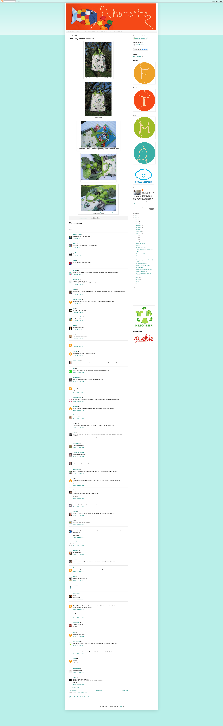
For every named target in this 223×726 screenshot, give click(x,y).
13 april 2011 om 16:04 (78, 506)
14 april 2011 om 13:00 (78, 537)
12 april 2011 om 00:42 (78, 410)
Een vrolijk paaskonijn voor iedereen (144, 249)
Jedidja (74, 252)
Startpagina (70, 31)
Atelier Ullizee (76, 443)
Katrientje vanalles (77, 317)
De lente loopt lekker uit (141, 263)
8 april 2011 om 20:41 (78, 266)
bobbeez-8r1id (76, 469)
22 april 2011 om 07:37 (78, 664)
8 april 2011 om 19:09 (78, 230)
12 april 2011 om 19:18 (78, 439)
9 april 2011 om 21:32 (78, 346)
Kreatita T (75, 351)
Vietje (74, 226)
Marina (145, 190)
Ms (73, 567)
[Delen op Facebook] (97, 218)
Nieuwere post (72, 690)
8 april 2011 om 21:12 (78, 295)
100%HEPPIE (76, 279)
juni (137, 237)
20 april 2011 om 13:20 (78, 654)
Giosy (74, 528)
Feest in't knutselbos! (89, 31)
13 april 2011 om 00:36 (78, 473)
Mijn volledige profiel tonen (139, 203)
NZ (73, 478)
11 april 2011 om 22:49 (78, 401)
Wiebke (74, 489)
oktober (138, 229)
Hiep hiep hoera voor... (141, 247)
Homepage (99, 690)
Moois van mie (76, 360)
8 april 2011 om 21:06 (78, 284)
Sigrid (74, 260)
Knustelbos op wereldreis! (104, 31)
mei (137, 239)
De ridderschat (139, 267)
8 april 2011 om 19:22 (78, 238)
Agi (73, 334)
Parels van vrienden (140, 243)
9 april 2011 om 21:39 (78, 355)
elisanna (75, 270)
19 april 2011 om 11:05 (78, 599)
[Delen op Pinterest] (99, 218)
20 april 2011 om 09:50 (78, 636)
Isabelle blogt (76, 622)
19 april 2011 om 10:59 (78, 589)
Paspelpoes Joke (77, 397)
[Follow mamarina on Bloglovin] (140, 50)
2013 (136, 219)
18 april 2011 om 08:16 (78, 571)
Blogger (121, 706)
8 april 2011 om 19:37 (78, 247)
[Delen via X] (95, 218)
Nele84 (74, 585)
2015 (136, 215)
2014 (136, 217)
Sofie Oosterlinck (77, 299)
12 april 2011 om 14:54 (78, 427)
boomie (74, 243)
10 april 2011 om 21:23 (78, 372)
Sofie (74, 432)
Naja (74, 559)
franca (74, 658)
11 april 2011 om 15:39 (78, 393)
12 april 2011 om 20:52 (78, 447)
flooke (74, 503)
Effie (74, 368)
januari (138, 281)
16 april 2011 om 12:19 (78, 545)
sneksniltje (75, 406)
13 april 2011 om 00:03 (78, 465)
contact (78, 31)
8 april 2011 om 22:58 (78, 320)
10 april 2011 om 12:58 (78, 364)
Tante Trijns (75, 603)
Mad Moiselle (76, 377)
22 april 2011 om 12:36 (78, 684)
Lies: (74, 576)
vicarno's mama (77, 234)
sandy (74, 632)
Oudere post (125, 690)
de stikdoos (75, 550)
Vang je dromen (139, 256)
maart (137, 277)
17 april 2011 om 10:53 (78, 563)
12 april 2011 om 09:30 (78, 418)
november (138, 227)
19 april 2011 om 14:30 (78, 618)
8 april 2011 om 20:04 (78, 256)
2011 (136, 223)
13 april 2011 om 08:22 (78, 485)
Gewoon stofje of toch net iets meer (144, 269)
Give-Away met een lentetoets (143, 265)
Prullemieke (76, 593)
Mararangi (75, 415)
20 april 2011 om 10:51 (78, 645)
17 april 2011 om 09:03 (78, 554)
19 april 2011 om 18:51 (78, 628)
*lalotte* (75, 541)
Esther (74, 289)
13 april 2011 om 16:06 (78, 515)
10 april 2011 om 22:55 (78, 381)
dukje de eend (118, 31)
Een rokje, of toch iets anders (143, 253)
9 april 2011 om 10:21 (78, 329)
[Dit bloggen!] (94, 218)
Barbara (75, 386)
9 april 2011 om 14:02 (78, 338)
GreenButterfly (76, 641)
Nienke (74, 677)
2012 (136, 221)
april (137, 242)
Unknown (75, 342)
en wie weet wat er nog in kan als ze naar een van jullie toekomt (104, 212)
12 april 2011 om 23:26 (78, 456)
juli (137, 235)
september (138, 231)
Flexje (74, 325)
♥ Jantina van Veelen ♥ (78, 452)
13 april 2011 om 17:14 (78, 524)
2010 (136, 283)
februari (138, 279)
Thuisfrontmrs (76, 668)
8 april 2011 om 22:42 (78, 303)
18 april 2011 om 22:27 (78, 580)
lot (73, 520)
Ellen (74, 308)
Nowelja (75, 511)
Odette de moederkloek (141, 271)
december (138, 225)
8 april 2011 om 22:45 (78, 312)
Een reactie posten (75, 687)
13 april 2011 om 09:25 (78, 498)
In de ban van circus (140, 251)
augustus (138, 233)
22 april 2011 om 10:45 (78, 672)
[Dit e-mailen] (92, 218)
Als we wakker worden (141, 258)
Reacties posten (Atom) (81, 692)
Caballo (138, 245)
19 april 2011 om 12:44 (78, 609)
